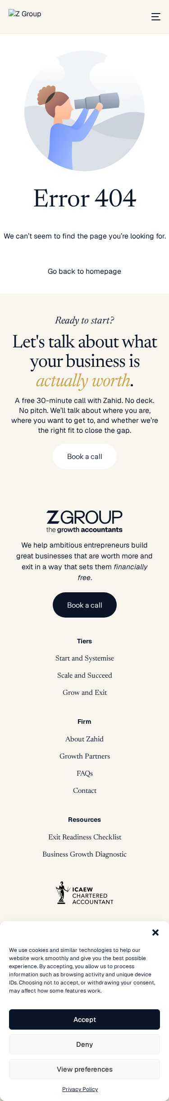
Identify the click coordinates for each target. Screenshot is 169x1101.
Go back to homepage (84, 271)
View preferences (85, 1069)
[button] (155, 932)
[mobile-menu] (152, 16)
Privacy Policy (80, 1089)
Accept (84, 1019)
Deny (84, 1044)
